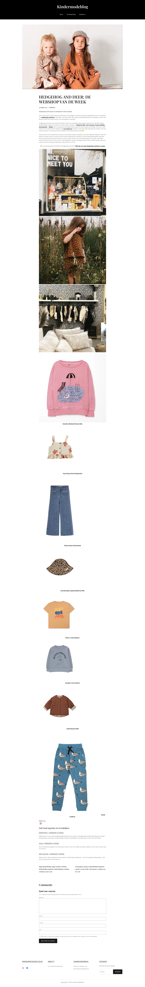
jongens (86, 866)
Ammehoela (43, 127)
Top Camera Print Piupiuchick (72, 473)
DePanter (52, 107)
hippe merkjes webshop (59, 866)
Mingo (51, 127)
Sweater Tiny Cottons (72, 683)
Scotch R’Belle (100, 125)
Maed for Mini (81, 125)
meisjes (77, 869)
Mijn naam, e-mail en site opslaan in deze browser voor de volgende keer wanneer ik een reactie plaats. (69, 936)
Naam (41, 916)
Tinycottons (93, 869)
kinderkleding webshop (61, 869)
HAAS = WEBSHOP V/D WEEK (49, 843)
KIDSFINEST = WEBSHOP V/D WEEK (51, 833)
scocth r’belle (84, 869)
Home (61, 14)
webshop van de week (45, 872)
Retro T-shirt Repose (72, 638)
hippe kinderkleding (45, 866)
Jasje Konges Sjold (72, 728)
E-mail (41, 923)
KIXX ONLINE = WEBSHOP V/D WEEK (51, 854)
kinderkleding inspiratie (46, 869)
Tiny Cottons (90, 125)
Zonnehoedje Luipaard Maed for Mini (72, 590)
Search (117, 972)
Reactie (41, 897)
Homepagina (79, 866)
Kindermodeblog (72, 6)
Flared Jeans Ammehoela (72, 545)
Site (40, 929)
